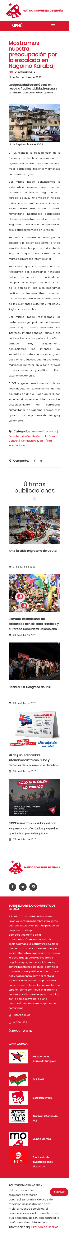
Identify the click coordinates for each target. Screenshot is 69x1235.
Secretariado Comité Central (27, 436)
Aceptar (59, 1192)
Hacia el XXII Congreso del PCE (30, 687)
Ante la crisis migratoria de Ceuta (33, 551)
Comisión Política (32, 441)
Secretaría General (44, 431)
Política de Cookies (45, 1227)
